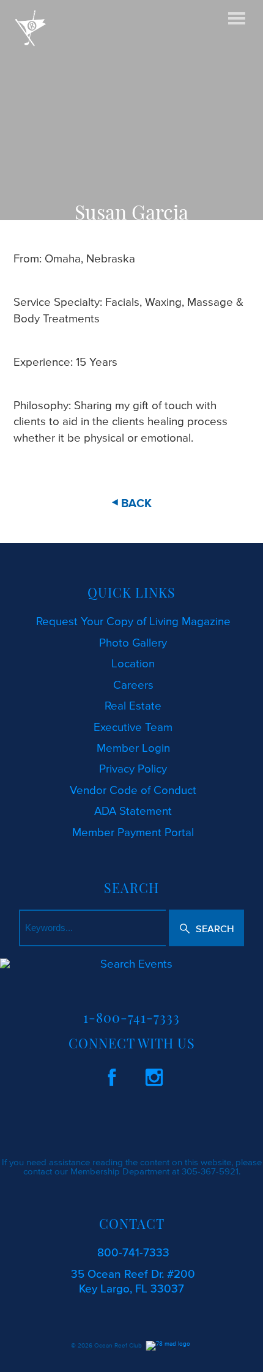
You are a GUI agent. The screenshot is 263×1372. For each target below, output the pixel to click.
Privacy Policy (133, 768)
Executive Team (133, 727)
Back (136, 503)
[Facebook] (112, 1075)
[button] (207, 928)
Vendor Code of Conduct (133, 790)
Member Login (133, 747)
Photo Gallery (133, 642)
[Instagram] (154, 1075)
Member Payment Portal (133, 832)
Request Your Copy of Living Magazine (133, 621)
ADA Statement (133, 810)
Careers (133, 684)
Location (133, 663)
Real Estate (133, 705)
